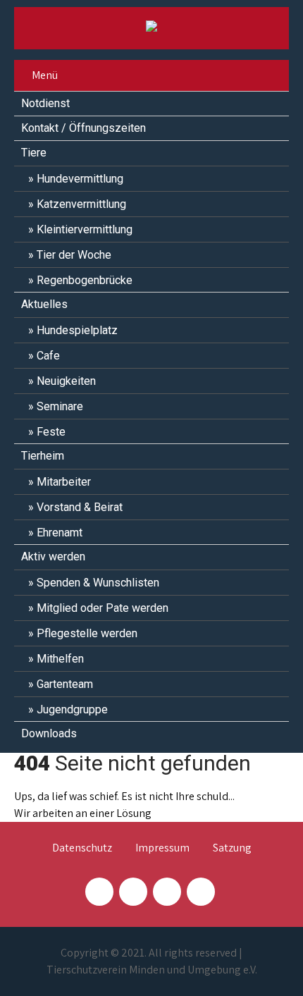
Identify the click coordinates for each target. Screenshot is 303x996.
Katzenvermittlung (81, 204)
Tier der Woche (74, 255)
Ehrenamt (59, 532)
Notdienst (45, 103)
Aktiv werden (53, 556)
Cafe (48, 355)
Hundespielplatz (77, 330)
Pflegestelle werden (87, 633)
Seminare (60, 406)
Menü (45, 75)
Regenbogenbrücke (84, 280)
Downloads (49, 733)
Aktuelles (44, 304)
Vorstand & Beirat (80, 507)
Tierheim (42, 455)
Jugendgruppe (72, 709)
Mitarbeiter (64, 481)
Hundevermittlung (80, 178)
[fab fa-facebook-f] (99, 892)
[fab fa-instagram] (133, 892)
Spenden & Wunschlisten (98, 582)
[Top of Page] (262, 965)
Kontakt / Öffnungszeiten (83, 128)
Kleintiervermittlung (84, 229)
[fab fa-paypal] (167, 892)
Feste (51, 431)
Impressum (162, 848)
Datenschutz (82, 848)
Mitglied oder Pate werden (102, 608)
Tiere (34, 152)
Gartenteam (65, 684)
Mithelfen (60, 658)
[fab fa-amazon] (201, 892)
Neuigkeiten (66, 381)
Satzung (232, 848)
